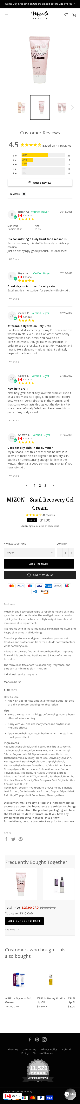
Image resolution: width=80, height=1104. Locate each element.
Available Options (15, 543)
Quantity (62, 543)
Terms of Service (43, 1053)
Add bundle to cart (24, 920)
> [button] (53, 485)
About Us (12, 1049)
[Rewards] (70, 1094)
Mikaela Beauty (24, 1091)
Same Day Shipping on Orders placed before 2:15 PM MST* (40, 3)
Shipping (26, 525)
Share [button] (15, 259)
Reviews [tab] (15, 194)
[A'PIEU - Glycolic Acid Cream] (19, 979)
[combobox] (12, 1096)
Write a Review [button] (42, 182)
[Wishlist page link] (65, 15)
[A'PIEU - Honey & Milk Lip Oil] (51, 979)
